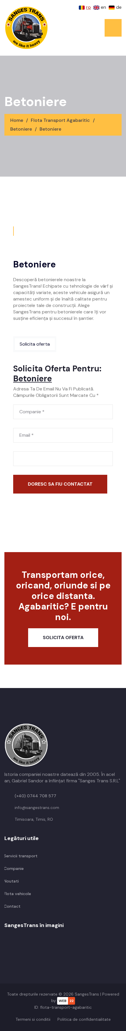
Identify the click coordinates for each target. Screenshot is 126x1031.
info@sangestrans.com (37, 807)
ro (88, 7)
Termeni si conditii (33, 1019)
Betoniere (21, 129)
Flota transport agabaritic (61, 120)
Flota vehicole (17, 893)
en (103, 7)
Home (17, 120)
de (119, 7)
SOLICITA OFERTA (63, 637)
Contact (12, 906)
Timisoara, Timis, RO (34, 819)
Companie (13, 868)
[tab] (13, 231)
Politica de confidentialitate (84, 1019)
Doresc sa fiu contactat (60, 484)
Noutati (11, 881)
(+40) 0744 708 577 (35, 795)
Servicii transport (20, 855)
